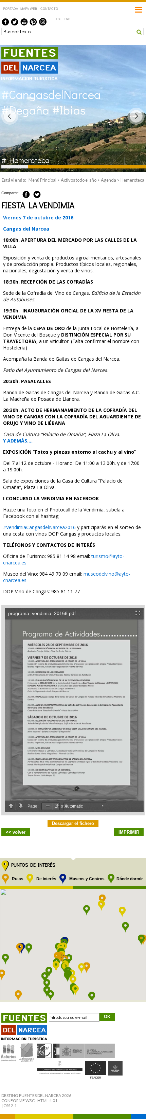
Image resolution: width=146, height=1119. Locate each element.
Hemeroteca (132, 180)
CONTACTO (49, 9)
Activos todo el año (78, 180)
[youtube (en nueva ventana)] (24, 22)
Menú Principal (42, 180)
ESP (58, 19)
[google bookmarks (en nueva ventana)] (44, 193)
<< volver (15, 832)
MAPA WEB (28, 9)
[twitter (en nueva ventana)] (15, 22)
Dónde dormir (129, 879)
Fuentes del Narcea (25, 50)
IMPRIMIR (128, 832)
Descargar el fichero (73, 823)
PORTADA (10, 9)
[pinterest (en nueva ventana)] (33, 22)
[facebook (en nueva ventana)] (5, 22)
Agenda (108, 180)
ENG (67, 19)
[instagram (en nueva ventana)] (43, 22)
